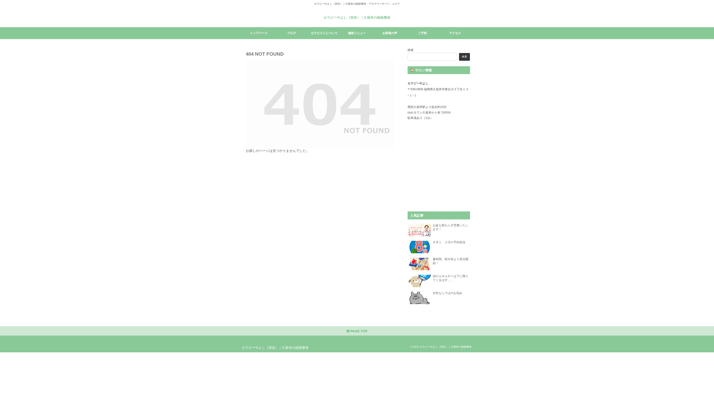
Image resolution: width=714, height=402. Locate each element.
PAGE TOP (358, 331)
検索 (411, 50)
